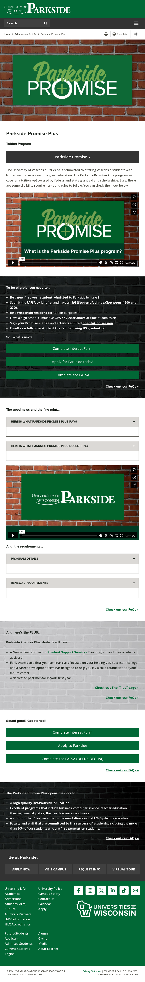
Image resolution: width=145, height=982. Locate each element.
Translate (122, 34)
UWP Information (17, 919)
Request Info (89, 869)
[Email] (135, 890)
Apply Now (21, 869)
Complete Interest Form (72, 348)
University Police (50, 888)
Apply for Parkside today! (72, 361)
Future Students (17, 933)
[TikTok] (124, 890)
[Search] (45, 23)
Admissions (13, 899)
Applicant (12, 938)
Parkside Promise (72, 156)
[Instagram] (90, 890)
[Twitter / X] (101, 890)
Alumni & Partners (18, 914)
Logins (9, 954)
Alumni (43, 933)
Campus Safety (49, 893)
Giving (42, 938)
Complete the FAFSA (72, 375)
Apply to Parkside (72, 745)
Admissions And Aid (26, 34)
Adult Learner (48, 948)
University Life (15, 888)
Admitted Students (18, 943)
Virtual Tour (124, 869)
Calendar (44, 904)
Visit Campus (55, 869)
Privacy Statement (92, 971)
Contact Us (46, 899)
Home (8, 34)
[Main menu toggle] (136, 23)
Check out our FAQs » (122, 386)
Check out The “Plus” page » (117, 687)
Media (42, 943)
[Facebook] (78, 890)
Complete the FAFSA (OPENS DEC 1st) (72, 758)
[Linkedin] (112, 890)
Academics (12, 893)
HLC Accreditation (18, 924)
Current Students (17, 948)
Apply (42, 909)
